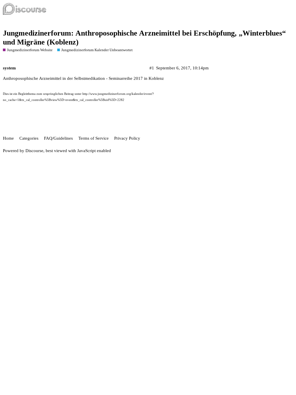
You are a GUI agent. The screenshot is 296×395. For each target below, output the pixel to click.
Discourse (34, 150)
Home (8, 138)
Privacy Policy (127, 138)
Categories (28, 138)
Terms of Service (93, 138)
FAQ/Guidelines (58, 138)
